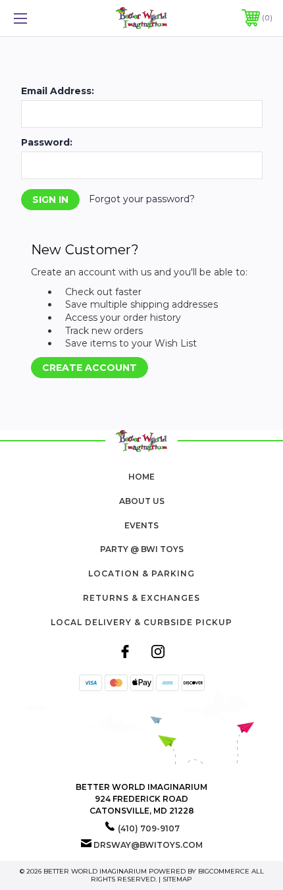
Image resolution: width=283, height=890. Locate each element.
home (141, 477)
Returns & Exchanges (141, 598)
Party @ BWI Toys (142, 549)
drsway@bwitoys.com (148, 845)
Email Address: (57, 91)
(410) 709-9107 (149, 828)
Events (141, 525)
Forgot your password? (142, 199)
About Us (142, 501)
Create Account (89, 368)
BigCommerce (223, 871)
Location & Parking (141, 573)
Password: (46, 142)
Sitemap (177, 879)
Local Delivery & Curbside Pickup (141, 622)
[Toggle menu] (39, 18)
